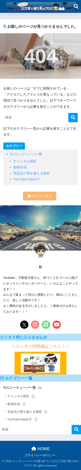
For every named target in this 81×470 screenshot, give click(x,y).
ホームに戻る (41, 196)
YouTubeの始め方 (26, 179)
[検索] (73, 117)
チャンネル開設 (25, 161)
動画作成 (20, 167)
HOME (43, 448)
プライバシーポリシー (39, 455)
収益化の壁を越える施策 (31, 173)
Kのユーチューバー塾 (26, 154)
